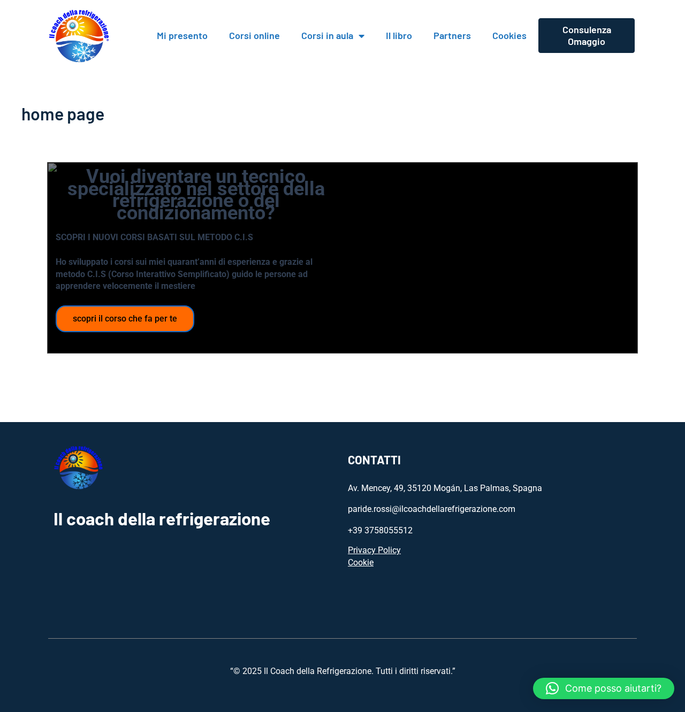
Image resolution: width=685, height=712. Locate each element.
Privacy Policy (374, 550)
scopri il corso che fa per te (125, 318)
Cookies (509, 35)
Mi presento (182, 35)
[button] (603, 688)
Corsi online (254, 35)
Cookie (361, 562)
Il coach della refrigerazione (162, 518)
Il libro (399, 35)
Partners (452, 35)
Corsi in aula (327, 35)
